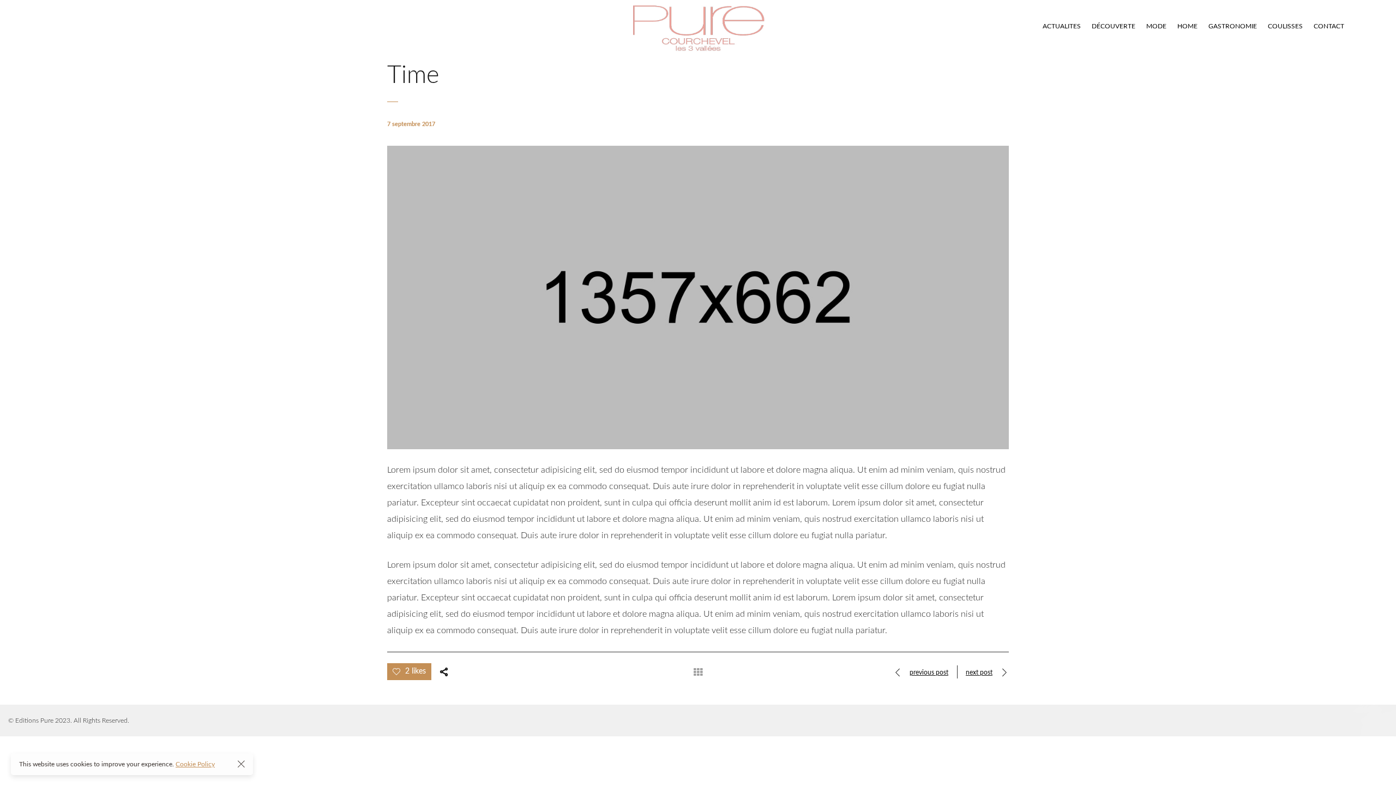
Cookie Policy (195, 764)
